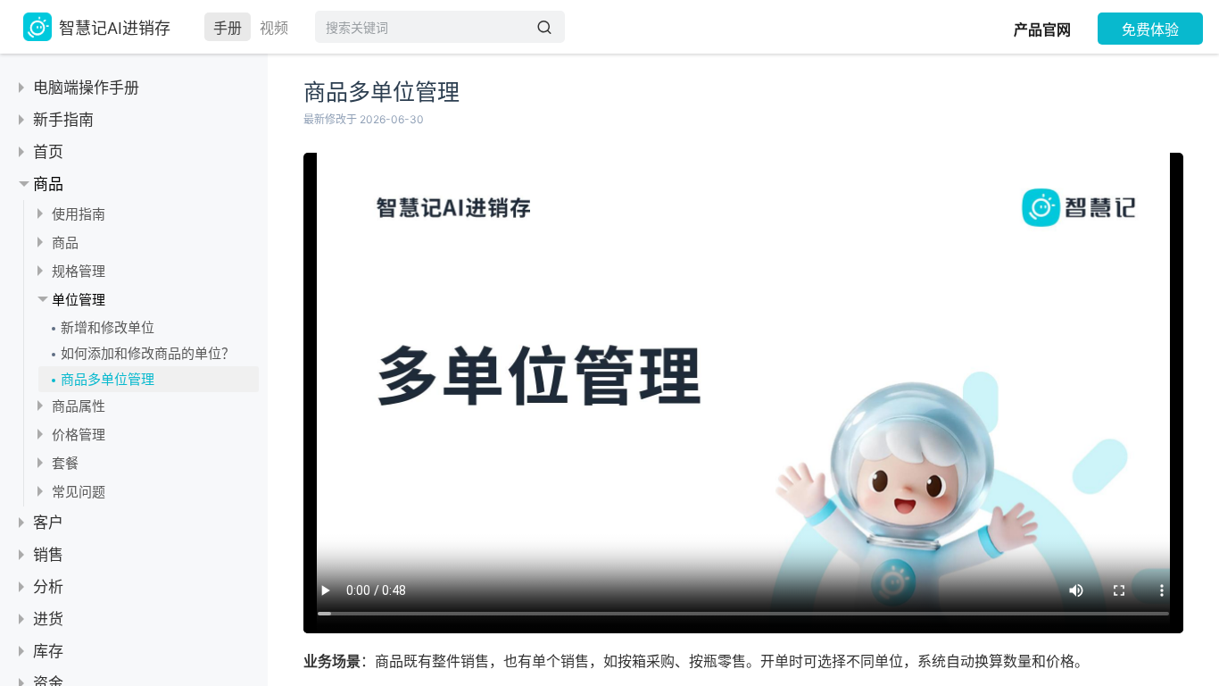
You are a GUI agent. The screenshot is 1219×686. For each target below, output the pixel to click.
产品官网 (1042, 29)
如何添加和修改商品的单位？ (148, 353)
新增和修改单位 (107, 327)
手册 (227, 28)
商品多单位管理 (107, 379)
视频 (274, 28)
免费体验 (1150, 29)
